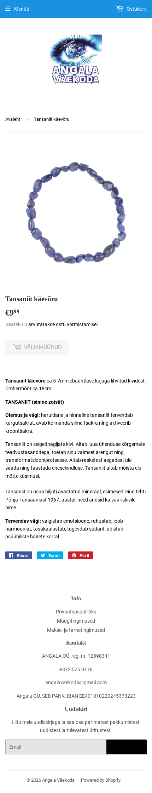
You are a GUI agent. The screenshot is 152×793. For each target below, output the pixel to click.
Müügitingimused (76, 621)
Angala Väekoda (58, 780)
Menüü (21, 9)
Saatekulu (16, 324)
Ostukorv (136, 9)
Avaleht (12, 119)
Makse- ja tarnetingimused (76, 630)
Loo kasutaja (126, 747)
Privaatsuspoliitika (76, 611)
